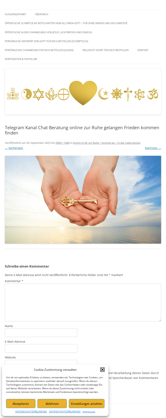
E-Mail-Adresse (15, 341)
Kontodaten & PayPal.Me (21, 59)
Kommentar (14, 281)
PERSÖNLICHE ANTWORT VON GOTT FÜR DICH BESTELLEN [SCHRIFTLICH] (46, 41)
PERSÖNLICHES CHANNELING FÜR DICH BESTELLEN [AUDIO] (39, 50)
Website (10, 357)
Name (9, 326)
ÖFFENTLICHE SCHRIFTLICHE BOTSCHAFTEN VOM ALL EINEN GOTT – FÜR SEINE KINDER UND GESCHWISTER (66, 23)
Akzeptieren (21, 404)
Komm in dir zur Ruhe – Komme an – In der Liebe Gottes (106, 143)
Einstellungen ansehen (86, 404)
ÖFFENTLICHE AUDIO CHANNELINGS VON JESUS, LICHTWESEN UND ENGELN (48, 32)
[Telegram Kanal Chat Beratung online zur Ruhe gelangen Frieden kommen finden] (83, 200)
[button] (102, 370)
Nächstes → (153, 148)
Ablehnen (52, 404)
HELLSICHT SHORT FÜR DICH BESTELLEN (105, 50)
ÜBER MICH (41, 14)
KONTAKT (142, 50)
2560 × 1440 (62, 143)
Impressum (89, 411)
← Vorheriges (14, 148)
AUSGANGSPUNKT (15, 14)
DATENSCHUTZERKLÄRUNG (31, 411)
